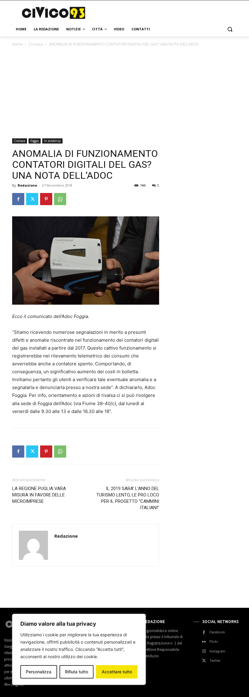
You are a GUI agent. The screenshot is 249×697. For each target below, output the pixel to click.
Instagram (217, 651)
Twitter (215, 660)
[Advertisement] (166, 12)
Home (17, 44)
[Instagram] (204, 651)
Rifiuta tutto (76, 671)
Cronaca (36, 44)
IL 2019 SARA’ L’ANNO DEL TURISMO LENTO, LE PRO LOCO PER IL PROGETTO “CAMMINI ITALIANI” (127, 498)
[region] (79, 649)
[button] (230, 29)
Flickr (214, 641)
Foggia (34, 141)
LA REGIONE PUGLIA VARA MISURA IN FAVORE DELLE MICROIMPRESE (39, 495)
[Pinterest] (46, 199)
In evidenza (52, 141)
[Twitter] (32, 199)
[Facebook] (18, 199)
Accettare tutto (117, 671)
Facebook (217, 632)
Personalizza (38, 671)
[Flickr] (204, 642)
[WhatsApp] (60, 199)
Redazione (27, 185)
